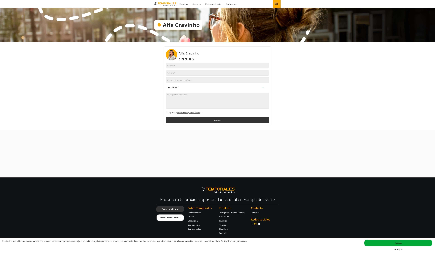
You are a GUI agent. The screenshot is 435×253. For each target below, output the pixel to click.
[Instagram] (255, 223)
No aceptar (398, 249)
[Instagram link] (193, 59)
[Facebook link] (190, 59)
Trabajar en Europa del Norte (231, 212)
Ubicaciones (193, 221)
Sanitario (223, 233)
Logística (223, 221)
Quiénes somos (194, 212)
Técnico (222, 225)
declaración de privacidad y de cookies (229, 241)
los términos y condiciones (188, 112)
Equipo (191, 217)
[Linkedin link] (186, 59)
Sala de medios (194, 229)
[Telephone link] (180, 59)
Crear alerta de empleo (170, 217)
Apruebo (398, 243)
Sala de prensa (194, 225)
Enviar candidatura (170, 209)
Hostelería (223, 229)
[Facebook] (252, 223)
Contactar (255, 212)
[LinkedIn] (258, 223)
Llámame (217, 120)
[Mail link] (183, 59)
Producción (224, 217)
